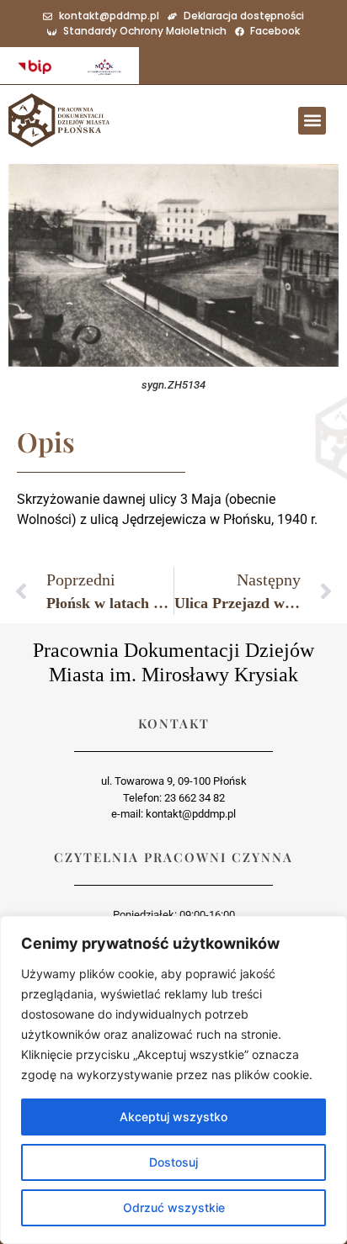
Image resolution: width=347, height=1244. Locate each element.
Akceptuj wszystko (173, 1116)
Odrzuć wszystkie (174, 1207)
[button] (312, 121)
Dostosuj (173, 1162)
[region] (173, 1080)
